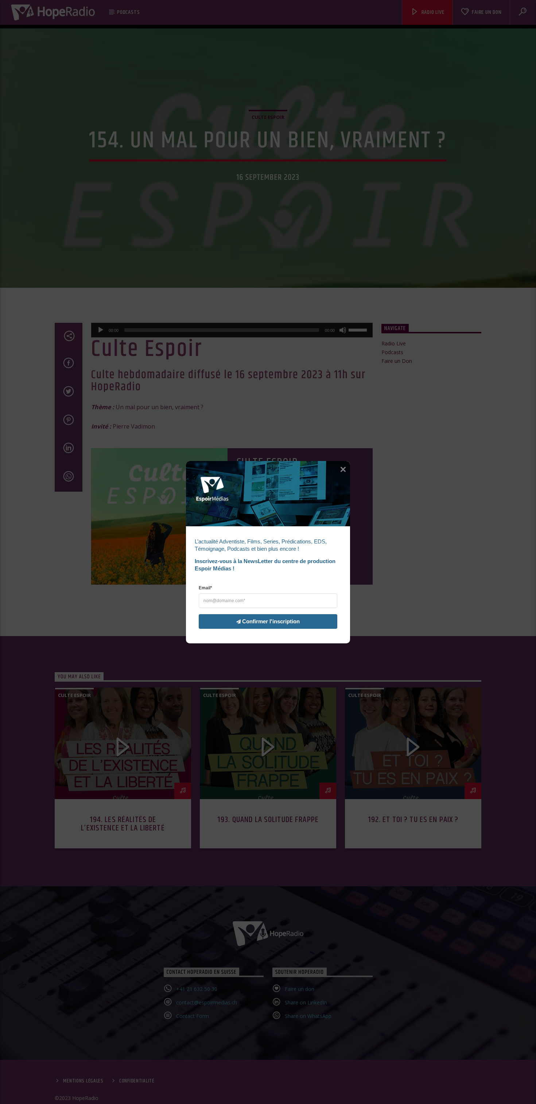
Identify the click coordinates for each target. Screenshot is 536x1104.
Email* (205, 587)
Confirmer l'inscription (271, 621)
